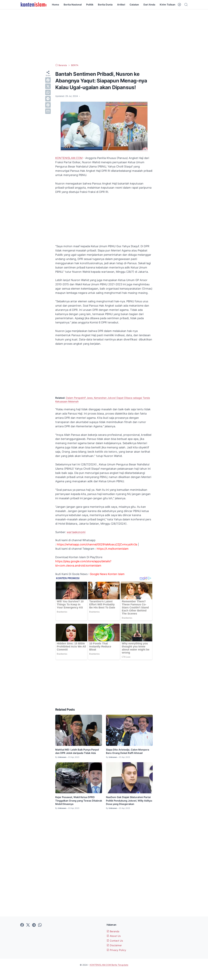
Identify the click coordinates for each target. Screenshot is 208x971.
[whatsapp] (48, 92)
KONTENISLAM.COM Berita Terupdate (109, 965)
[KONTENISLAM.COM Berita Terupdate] (33, 4)
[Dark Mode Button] (179, 4)
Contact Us (116, 940)
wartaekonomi (76, 532)
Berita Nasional (73, 4)
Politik (89, 4)
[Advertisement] (104, 36)
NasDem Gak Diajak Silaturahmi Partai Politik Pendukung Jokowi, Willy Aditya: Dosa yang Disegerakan (129, 800)
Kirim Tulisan (167, 4)
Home (55, 4)
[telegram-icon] (34, 925)
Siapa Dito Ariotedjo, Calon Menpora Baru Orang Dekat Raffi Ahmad (127, 751)
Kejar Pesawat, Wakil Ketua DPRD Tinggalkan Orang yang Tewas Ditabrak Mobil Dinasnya (78, 800)
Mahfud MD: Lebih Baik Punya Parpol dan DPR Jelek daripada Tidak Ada (77, 751)
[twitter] (48, 86)
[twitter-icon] (28, 925)
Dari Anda (149, 4)
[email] (48, 111)
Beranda (114, 931)
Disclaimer (115, 945)
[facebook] (48, 80)
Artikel (121, 4)
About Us (115, 935)
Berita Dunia (105, 4)
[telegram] (48, 98)
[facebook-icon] (22, 925)
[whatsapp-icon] (40, 925)
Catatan (134, 4)
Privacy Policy (117, 950)
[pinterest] (48, 105)
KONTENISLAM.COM (69, 158)
